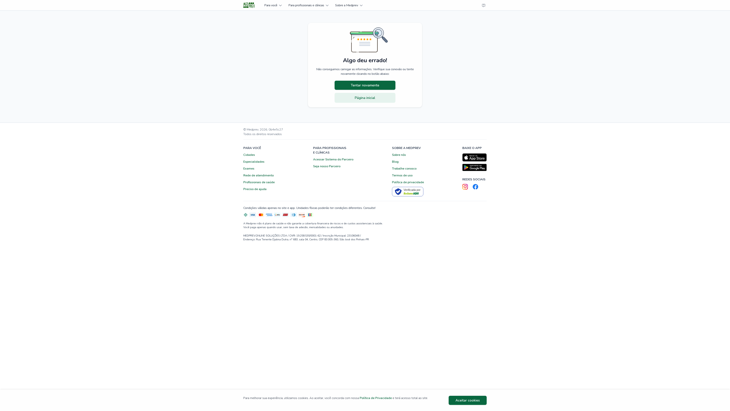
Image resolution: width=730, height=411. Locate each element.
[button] (273, 5)
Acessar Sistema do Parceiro (333, 159)
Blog (395, 162)
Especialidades (253, 162)
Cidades (249, 155)
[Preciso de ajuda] (484, 5)
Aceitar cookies (467, 400)
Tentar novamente (365, 85)
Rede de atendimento (258, 175)
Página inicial (365, 98)
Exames (248, 168)
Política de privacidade (408, 182)
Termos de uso (402, 175)
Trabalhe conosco (404, 168)
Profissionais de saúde (259, 182)
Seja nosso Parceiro (326, 166)
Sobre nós (399, 155)
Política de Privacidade (376, 398)
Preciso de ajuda (255, 189)
